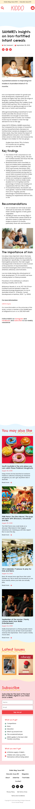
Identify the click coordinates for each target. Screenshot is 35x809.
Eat (5, 45)
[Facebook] (13, 786)
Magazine (25, 774)
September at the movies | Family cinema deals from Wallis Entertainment (15, 621)
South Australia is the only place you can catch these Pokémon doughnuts (17, 467)
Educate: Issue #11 (25, 2)
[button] (3, 49)
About (8, 778)
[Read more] (11, 483)
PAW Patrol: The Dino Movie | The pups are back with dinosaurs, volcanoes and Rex (17, 518)
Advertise (16, 778)
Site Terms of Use (22, 792)
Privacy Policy (11, 792)
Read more (5, 482)
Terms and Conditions (18, 796)
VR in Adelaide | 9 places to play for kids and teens (16, 570)
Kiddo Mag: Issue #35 (11, 2)
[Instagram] (17, 786)
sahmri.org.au (6, 304)
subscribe (18, 320)
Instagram (19, 319)
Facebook (6, 320)
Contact (18, 781)
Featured (10, 45)
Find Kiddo (25, 778)
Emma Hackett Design (17, 802)
